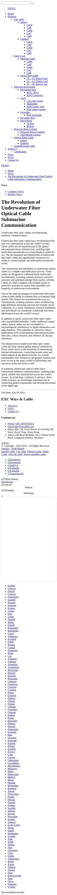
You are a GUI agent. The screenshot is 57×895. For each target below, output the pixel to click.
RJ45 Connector (35, 95)
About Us (12, 148)
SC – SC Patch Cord (37, 84)
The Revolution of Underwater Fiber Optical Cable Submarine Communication (30, 178)
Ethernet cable (34, 451)
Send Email (7, 482)
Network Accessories (24, 87)
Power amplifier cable (35, 454)
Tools (23, 98)
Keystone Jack (27, 118)
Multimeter (32, 103)
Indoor (23, 22)
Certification (20, 151)
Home (11, 13)
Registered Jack (28, 89)
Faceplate (25, 112)
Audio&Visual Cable (24, 146)
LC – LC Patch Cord (37, 81)
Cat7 (29, 33)
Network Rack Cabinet (25, 129)
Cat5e (29, 25)
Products (12, 16)
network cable (15, 454)
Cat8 (29, 36)
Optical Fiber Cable (24, 137)
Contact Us (13, 160)
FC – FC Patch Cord (37, 78)
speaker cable (8, 451)
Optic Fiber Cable (29, 75)
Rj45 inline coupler (36, 109)
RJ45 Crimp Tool (35, 106)
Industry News (15, 194)
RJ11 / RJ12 (33, 92)
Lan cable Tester (35, 101)
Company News (16, 191)
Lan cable (19, 19)
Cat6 (29, 27)
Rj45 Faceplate (34, 115)
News (10, 154)
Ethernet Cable (27, 58)
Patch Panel (26, 120)
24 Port (30, 123)
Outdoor (24, 39)
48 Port (30, 126)
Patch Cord (19, 56)
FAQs (11, 157)
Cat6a (29, 30)
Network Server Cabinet (32, 132)
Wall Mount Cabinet (30, 134)
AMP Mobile (17, 448)
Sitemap (5, 448)
